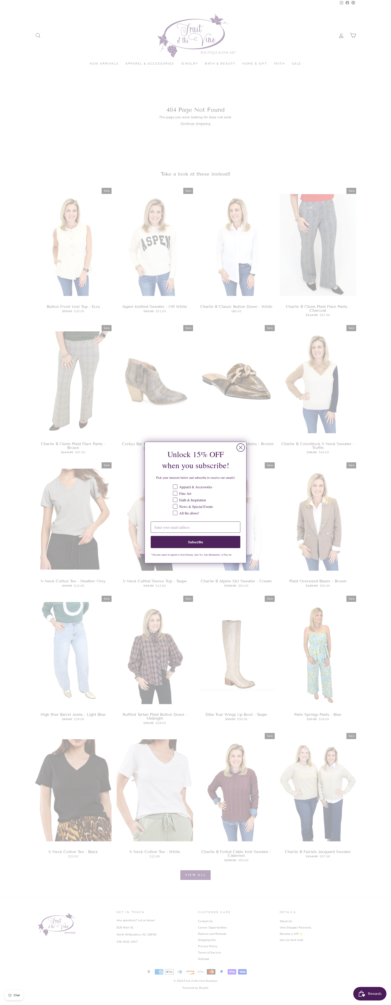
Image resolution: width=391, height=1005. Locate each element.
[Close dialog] (241, 447)
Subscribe (195, 541)
